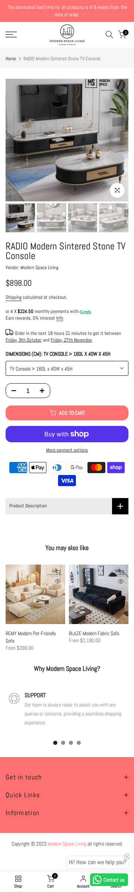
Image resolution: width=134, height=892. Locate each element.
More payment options (67, 450)
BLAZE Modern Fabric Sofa (94, 633)
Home (11, 58)
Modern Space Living (39, 268)
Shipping (14, 297)
